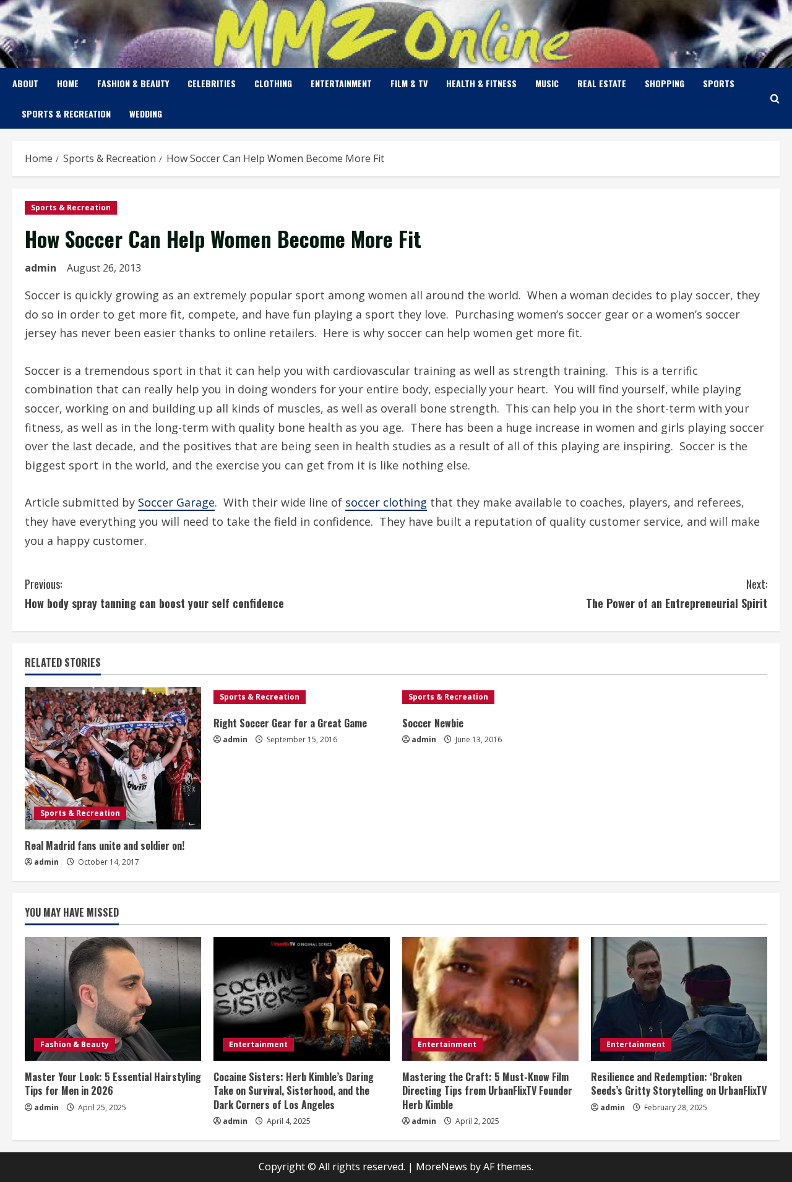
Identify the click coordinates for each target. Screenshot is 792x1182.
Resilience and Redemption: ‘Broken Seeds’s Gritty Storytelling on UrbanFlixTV (679, 1083)
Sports (718, 83)
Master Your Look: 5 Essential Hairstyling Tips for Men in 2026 (113, 1083)
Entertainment (341, 83)
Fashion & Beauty (133, 83)
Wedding (145, 113)
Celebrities (211, 83)
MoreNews (441, 1166)
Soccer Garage (176, 502)
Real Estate (601, 83)
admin (40, 268)
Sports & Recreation (66, 113)
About (25, 83)
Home (68, 83)
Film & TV (409, 83)
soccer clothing (386, 502)
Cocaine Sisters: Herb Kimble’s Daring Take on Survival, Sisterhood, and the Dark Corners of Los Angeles (293, 1090)
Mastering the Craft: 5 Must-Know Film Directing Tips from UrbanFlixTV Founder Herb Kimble (487, 1090)
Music (547, 83)
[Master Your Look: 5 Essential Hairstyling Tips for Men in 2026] (113, 999)
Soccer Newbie (432, 723)
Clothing (273, 83)
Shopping (664, 83)
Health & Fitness (481, 83)
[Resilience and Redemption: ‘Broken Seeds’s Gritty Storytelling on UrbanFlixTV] (679, 999)
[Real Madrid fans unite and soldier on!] (113, 758)
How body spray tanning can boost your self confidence (154, 593)
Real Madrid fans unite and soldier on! (104, 845)
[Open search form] (775, 99)
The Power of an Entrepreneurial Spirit (676, 593)
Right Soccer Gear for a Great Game (290, 723)
